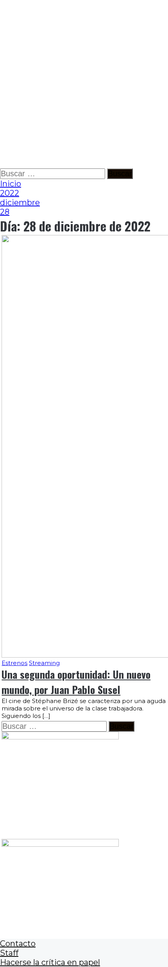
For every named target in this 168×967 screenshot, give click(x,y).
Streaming (44, 663)
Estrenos (14, 663)
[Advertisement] (84, 84)
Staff (9, 953)
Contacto (18, 943)
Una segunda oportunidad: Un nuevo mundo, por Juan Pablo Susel (76, 682)
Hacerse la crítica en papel (50, 962)
